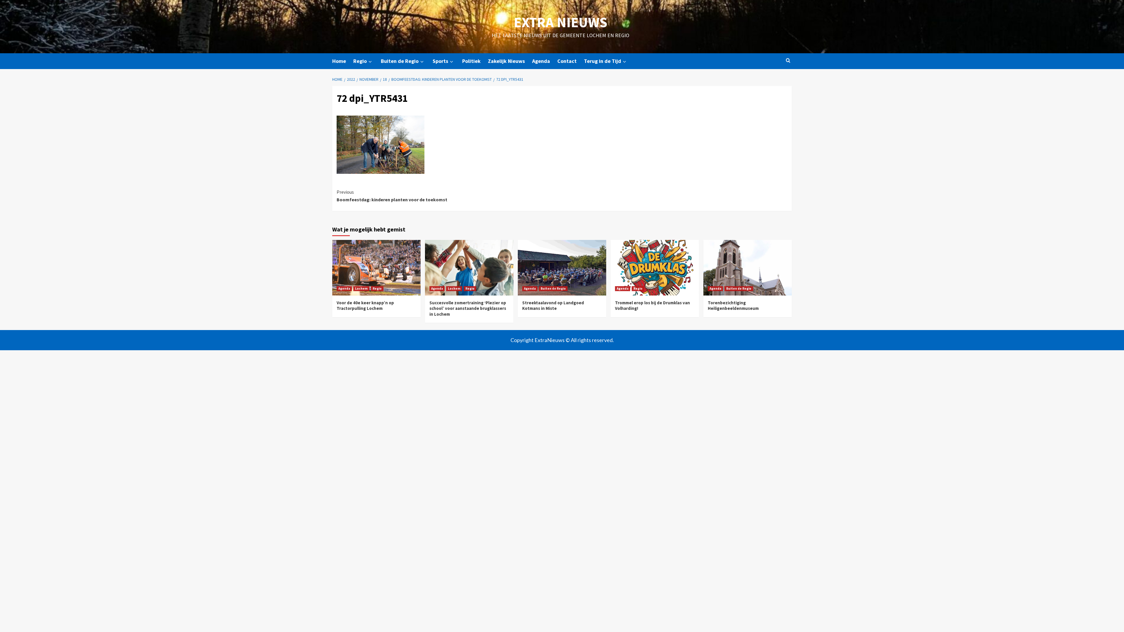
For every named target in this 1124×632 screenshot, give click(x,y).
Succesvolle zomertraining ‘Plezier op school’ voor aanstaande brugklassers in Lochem (467, 308)
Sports (440, 61)
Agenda (541, 61)
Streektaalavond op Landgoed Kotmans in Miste (553, 305)
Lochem (361, 288)
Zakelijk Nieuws (506, 61)
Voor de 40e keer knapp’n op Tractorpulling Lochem (365, 305)
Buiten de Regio (400, 61)
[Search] (788, 61)
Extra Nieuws (560, 22)
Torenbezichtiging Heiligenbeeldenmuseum (733, 305)
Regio (360, 61)
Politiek (471, 61)
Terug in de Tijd (602, 61)
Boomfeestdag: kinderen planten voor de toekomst (392, 195)
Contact (567, 61)
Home (339, 61)
